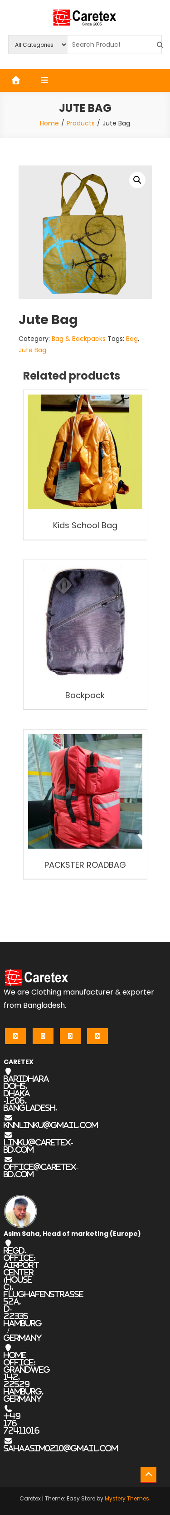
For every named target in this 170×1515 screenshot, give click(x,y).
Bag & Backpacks (79, 338)
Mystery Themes (127, 1498)
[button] (137, 180)
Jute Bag (32, 350)
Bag (132, 338)
